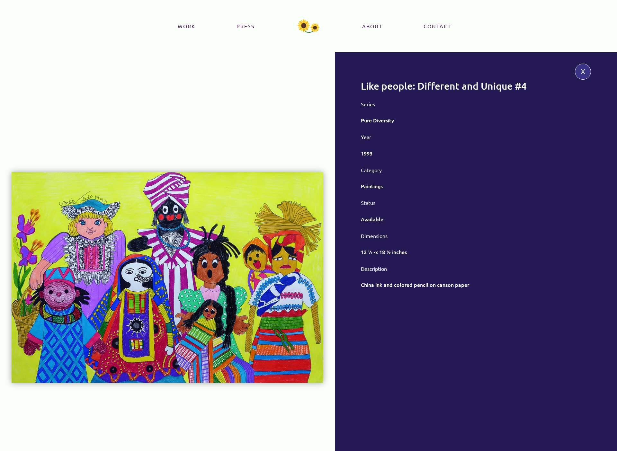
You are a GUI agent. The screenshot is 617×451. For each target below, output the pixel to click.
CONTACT (437, 26)
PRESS (246, 26)
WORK (186, 26)
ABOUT (372, 26)
